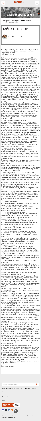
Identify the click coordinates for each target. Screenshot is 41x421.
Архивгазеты (17, 405)
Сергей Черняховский (22, 21)
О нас (3, 397)
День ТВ (4, 400)
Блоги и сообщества (8, 388)
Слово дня (27, 388)
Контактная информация (13, 397)
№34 (10, 404)
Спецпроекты (6, 392)
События (19, 388)
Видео (34, 388)
